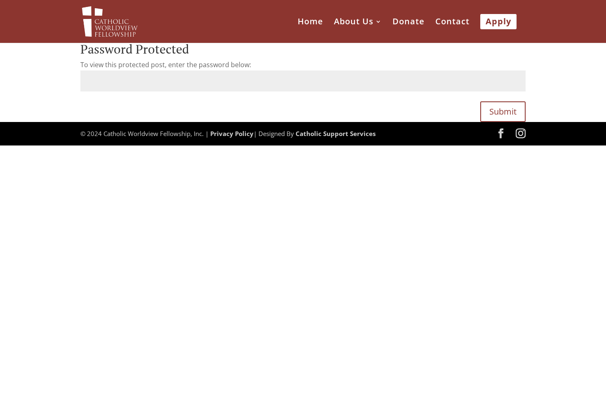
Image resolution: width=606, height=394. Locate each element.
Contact (452, 23)
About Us (353, 23)
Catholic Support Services (336, 133)
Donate (408, 23)
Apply (498, 23)
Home (310, 23)
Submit (503, 111)
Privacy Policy (232, 133)
